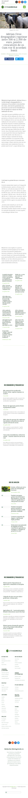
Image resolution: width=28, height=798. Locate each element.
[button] (24, 7)
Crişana (16, 712)
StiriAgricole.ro (13, 786)
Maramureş (17, 716)
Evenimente (4, 664)
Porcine (3, 704)
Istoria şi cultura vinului (6, 726)
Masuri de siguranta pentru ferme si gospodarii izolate (13, 406)
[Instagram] (16, 2)
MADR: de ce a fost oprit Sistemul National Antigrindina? (20, 276)
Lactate (3, 697)
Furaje (3, 685)
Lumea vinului (4, 724)
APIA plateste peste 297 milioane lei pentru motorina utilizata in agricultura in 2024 (7, 322)
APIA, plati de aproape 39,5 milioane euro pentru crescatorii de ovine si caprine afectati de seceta (20, 289)
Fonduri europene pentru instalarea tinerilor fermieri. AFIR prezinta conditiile (18, 509)
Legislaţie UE (17, 700)
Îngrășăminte (17, 678)
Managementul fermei (12, 54)
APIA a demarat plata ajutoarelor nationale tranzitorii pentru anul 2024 (20, 312)
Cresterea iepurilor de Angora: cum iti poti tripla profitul (17, 518)
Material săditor (18, 676)
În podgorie (4, 718)
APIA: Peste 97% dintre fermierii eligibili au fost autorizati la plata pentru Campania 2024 (19, 323)
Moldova (16, 718)
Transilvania (17, 723)
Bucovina (17, 710)
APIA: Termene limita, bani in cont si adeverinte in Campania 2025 (7, 287)
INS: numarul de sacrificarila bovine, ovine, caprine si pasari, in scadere (13, 392)
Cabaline (3, 706)
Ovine (20, 54)
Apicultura (17, 659)
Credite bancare (5, 676)
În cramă (3, 720)
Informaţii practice (5, 728)
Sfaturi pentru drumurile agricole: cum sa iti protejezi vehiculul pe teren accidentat (13, 627)
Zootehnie (16, 55)
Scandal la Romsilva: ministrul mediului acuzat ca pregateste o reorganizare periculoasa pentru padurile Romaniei (7, 278)
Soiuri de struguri (5, 722)
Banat (16, 709)
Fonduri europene (5, 674)
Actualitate (3, 54)
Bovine (3, 700)
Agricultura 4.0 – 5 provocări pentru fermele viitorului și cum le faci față (14, 611)
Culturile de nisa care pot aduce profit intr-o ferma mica (12, 597)
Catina (16, 660)
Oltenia (16, 722)
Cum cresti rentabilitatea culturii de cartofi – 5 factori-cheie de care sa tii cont (14, 436)
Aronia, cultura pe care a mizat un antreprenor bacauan (18, 488)
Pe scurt (24, 54)
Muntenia (17, 720)
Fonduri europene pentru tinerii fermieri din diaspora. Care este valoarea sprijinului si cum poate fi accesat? (18, 498)
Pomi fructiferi (18, 668)
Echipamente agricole (19, 690)
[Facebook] (22, 2)
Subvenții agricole (5, 672)
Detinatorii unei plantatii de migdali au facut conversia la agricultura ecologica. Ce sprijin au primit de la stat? (18, 528)
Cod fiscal (17, 702)
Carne (3, 698)
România (11, 55)
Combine (16, 689)
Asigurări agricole (5, 678)
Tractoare (17, 687)
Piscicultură (4, 711)
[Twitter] (25, 2)
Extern (3, 662)
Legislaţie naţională (18, 698)
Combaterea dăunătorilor (20, 680)
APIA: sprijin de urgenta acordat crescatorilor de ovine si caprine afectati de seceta (6, 313)
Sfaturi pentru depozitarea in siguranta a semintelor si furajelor (13, 583)
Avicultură (4, 710)
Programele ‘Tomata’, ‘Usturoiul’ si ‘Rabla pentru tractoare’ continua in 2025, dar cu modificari (7, 334)
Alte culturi (4, 690)
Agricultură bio (5, 689)
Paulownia (17, 666)
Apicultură (4, 708)
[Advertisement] (14, 81)
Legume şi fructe (5, 687)
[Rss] (19, 2)
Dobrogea (17, 714)
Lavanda (16, 664)
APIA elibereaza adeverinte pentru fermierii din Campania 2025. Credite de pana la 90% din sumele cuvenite (7, 300)
